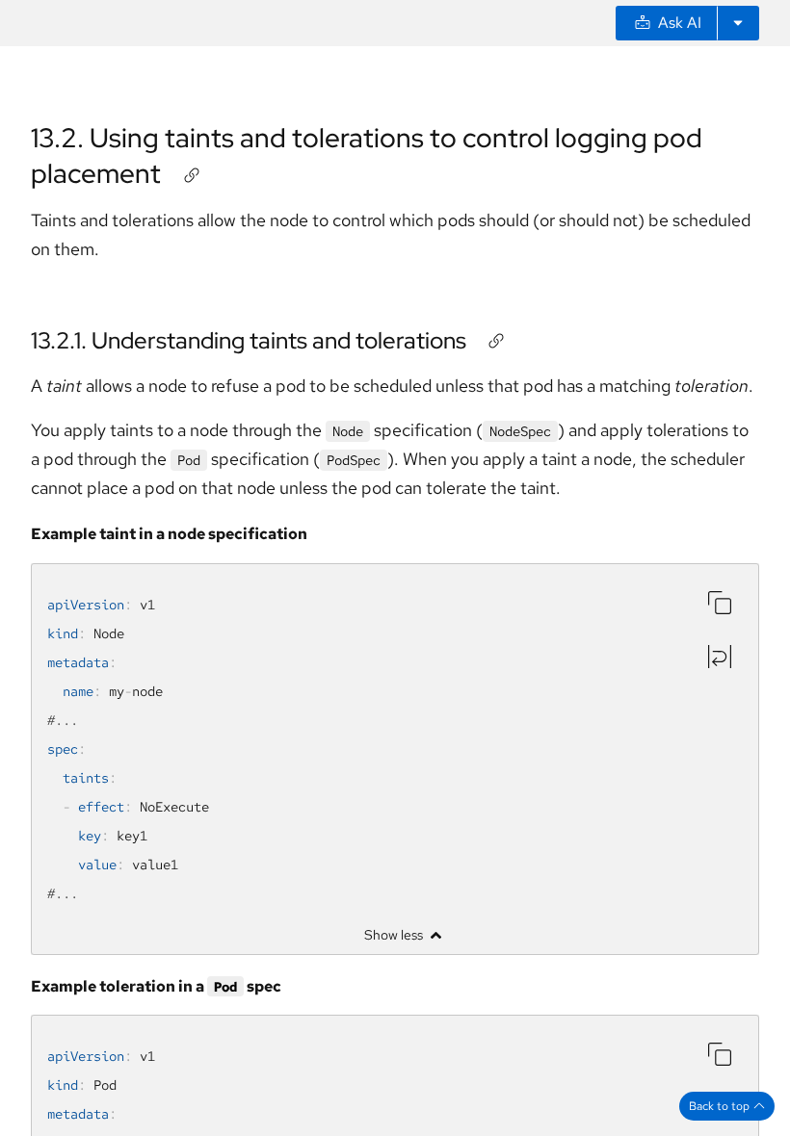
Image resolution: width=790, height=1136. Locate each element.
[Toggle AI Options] (738, 23)
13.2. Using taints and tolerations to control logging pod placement (366, 155)
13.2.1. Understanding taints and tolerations (248, 340)
